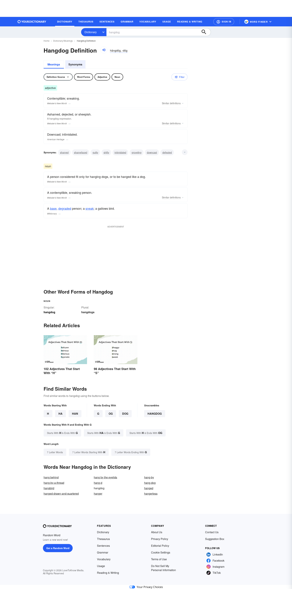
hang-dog (150, 483)
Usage (101, 566)
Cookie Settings (160, 552)
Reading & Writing (108, 573)
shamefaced (80, 152)
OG (111, 413)
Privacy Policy (159, 539)
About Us (156, 532)
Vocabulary (104, 559)
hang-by (149, 477)
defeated (167, 152)
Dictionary (90, 32)
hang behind (51, 477)
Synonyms (75, 64)
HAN (75, 413)
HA (60, 413)
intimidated (120, 152)
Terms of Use (159, 559)
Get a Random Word (57, 548)
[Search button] (205, 32)
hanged (148, 488)
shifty (106, 152)
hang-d (98, 483)
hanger (98, 493)
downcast (152, 152)
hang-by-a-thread (54, 483)
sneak (90, 208)
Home (47, 40)
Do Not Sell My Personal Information (163, 568)
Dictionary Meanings (63, 40)
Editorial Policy (160, 546)
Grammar (102, 552)
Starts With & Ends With (62, 433)
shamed (64, 152)
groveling (136, 152)
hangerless (150, 493)
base (53, 208)
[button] (223, 21)
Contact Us (211, 532)
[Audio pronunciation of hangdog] (103, 49)
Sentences (103, 546)
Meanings (53, 64)
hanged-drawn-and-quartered (61, 493)
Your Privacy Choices (150, 587)
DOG (125, 413)
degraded (64, 208)
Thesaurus (103, 539)
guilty (95, 152)
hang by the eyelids (105, 477)
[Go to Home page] (32, 21)
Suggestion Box (214, 539)
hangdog (155, 413)
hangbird (49, 488)
